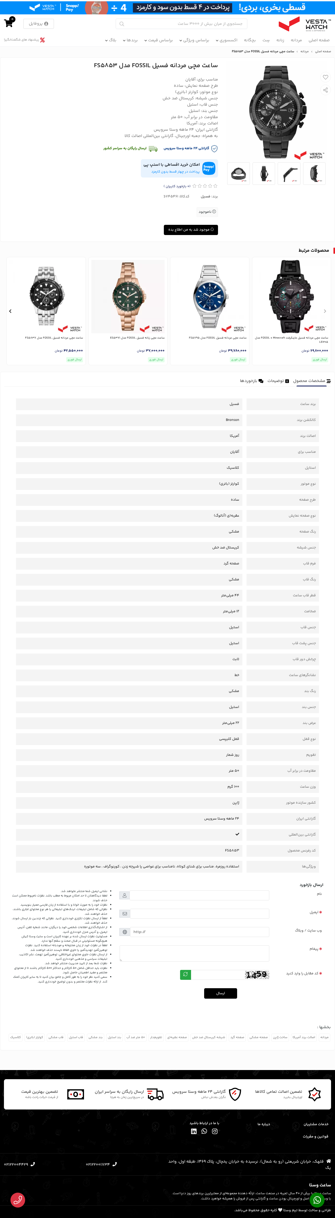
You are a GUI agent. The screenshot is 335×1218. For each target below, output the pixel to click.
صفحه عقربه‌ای (177, 1037)
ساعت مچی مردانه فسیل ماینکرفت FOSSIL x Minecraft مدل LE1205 (291, 340)
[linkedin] (194, 1132)
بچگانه (250, 40)
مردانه (296, 40)
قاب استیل (76, 1037)
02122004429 (16, 1165)
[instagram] (215, 1132)
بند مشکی (95, 1037)
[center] (122, 24)
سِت (266, 40)
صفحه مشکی (258, 1037)
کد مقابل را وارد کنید (302, 973)
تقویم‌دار (156, 1037)
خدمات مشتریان (316, 1124)
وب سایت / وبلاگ (308, 931)
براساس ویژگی (196, 40)
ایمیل (314, 912)
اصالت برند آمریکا (304, 1037)
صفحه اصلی (319, 40)
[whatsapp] (204, 1132)
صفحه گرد (237, 1037)
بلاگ (112, 40)
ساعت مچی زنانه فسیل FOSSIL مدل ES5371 (137, 338)
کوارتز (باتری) (34, 1037)
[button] (324, 311)
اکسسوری (228, 40)
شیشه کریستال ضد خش (208, 1037)
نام (319, 894)
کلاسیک (15, 1037)
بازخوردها (248, 381)
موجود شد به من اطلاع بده (189, 230)
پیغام (314, 949)
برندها (132, 40)
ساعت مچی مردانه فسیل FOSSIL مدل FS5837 (54, 338)
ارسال (220, 993)
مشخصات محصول (309, 381)
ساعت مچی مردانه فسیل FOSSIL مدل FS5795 (218, 338)
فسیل (205, 196)
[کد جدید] (185, 975)
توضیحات (275, 381)
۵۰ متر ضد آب (135, 1037)
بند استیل (114, 1037)
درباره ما (264, 1124)
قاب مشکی (56, 1037)
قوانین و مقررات (315, 1137)
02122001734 (98, 1165)
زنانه (280, 40)
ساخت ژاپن (280, 1037)
